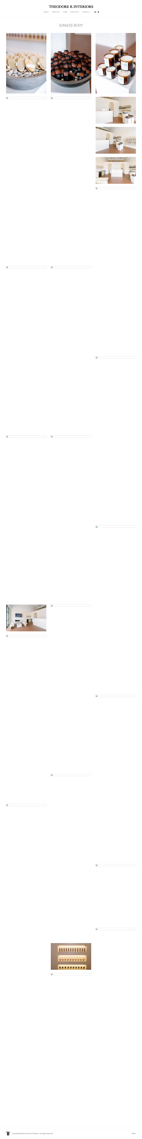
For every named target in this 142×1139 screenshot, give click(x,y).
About (46, 12)
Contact (86, 12)
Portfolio (74, 12)
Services (56, 12)
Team (65, 12)
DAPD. (134, 1133)
